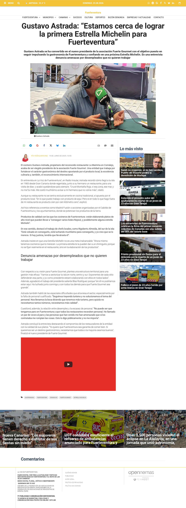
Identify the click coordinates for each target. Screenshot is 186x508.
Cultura (89, 17)
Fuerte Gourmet (65, 397)
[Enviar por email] (112, 145)
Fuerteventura (93, 12)
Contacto (159, 17)
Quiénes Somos (71, 473)
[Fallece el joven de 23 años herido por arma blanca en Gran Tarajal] (142, 277)
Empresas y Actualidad (139, 17)
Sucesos (77, 17)
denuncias (53, 397)
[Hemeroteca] (180, 3)
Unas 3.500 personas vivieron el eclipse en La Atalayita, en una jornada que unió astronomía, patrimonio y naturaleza (153, 441)
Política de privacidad (74, 482)
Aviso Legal (69, 479)
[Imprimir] (99, 145)
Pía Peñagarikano (39, 156)
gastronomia (29, 397)
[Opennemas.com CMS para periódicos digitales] (141, 476)
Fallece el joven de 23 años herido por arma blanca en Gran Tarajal (141, 286)
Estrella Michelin (80, 397)
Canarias (63, 17)
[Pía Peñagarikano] (25, 158)
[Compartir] (149, 3)
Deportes (100, 17)
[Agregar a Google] (157, 3)
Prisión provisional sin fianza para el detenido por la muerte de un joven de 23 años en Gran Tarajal (142, 257)
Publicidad (69, 476)
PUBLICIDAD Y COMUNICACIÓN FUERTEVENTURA (37, 496)
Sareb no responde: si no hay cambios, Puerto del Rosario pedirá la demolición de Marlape (142, 173)
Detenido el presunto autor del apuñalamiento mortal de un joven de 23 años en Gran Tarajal (141, 201)
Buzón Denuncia (116, 17)
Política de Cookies (72, 486)
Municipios (48, 17)
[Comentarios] (105, 145)
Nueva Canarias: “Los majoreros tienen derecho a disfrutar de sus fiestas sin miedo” (30, 439)
